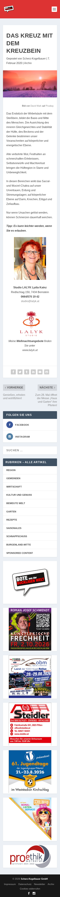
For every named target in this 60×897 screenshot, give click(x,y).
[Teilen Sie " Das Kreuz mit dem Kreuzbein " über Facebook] (13, 372)
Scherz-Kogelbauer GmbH (34, 879)
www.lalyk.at (30, 350)
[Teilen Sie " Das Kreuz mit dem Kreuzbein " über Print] (46, 372)
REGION (11, 470)
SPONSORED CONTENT (19, 553)
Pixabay (50, 106)
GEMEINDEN (13, 478)
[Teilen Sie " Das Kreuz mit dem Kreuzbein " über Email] (40, 372)
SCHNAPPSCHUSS (16, 536)
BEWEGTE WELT (15, 503)
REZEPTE (11, 519)
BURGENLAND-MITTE (18, 544)
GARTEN (11, 511)
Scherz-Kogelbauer (34, 58)
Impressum (10, 884)
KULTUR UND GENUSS (19, 495)
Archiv (28, 63)
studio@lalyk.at (30, 301)
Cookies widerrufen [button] (30, 888)
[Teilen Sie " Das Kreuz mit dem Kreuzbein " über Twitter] (20, 372)
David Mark (36, 106)
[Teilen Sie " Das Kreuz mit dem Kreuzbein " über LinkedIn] (33, 372)
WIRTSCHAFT (14, 486)
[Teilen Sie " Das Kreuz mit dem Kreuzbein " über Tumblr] (26, 372)
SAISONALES (13, 528)
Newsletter (39, 884)
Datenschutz (25, 884)
